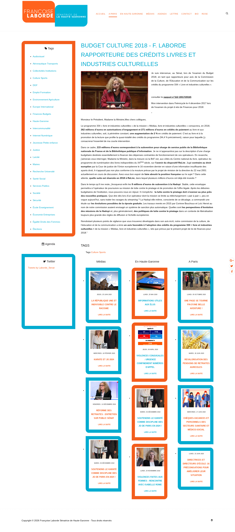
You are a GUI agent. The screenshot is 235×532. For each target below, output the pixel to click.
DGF (35, 85)
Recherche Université (44, 171)
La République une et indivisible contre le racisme (104, 304)
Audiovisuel (38, 56)
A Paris (113, 14)
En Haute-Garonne (131, 14)
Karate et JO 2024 (104, 359)
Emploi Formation (42, 92)
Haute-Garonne (41, 121)
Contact (186, 14)
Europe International (43, 106)
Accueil (101, 14)
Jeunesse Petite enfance (45, 142)
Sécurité (37, 200)
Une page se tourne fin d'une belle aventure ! (196, 304)
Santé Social (39, 178)
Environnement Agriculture (46, 99)
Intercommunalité (41, 128)
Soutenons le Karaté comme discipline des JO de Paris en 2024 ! (104, 473)
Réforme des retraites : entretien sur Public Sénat (104, 414)
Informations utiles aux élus (150, 302)
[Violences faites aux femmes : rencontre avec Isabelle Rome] (150, 457)
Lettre (174, 14)
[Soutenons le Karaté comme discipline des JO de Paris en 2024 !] (104, 449)
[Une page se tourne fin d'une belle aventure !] (196, 281)
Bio (197, 14)
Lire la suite (104, 315)
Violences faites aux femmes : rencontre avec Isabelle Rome (150, 481)
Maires (36, 164)
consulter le (171, 97)
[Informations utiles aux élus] (150, 281)
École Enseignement (43, 207)
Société (36, 193)
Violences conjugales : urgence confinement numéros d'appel (150, 361)
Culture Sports (98, 252)
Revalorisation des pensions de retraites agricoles (196, 363)
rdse (205, 14)
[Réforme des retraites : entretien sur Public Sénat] (104, 390)
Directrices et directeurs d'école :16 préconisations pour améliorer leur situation (196, 467)
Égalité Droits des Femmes (46, 222)
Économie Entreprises (44, 214)
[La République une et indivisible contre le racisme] (104, 281)
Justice (36, 150)
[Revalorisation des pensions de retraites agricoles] (196, 339)
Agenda (162, 14)
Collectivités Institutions (44, 71)
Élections (37, 229)
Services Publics (41, 186)
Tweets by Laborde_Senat (41, 267)
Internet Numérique (42, 135)
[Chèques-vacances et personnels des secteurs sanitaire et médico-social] (196, 398)
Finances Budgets (42, 114)
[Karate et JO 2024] (104, 339)
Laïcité (36, 157)
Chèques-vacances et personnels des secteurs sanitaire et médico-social (196, 424)
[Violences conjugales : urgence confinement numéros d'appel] (150, 335)
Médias (150, 14)
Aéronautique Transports (45, 63)
